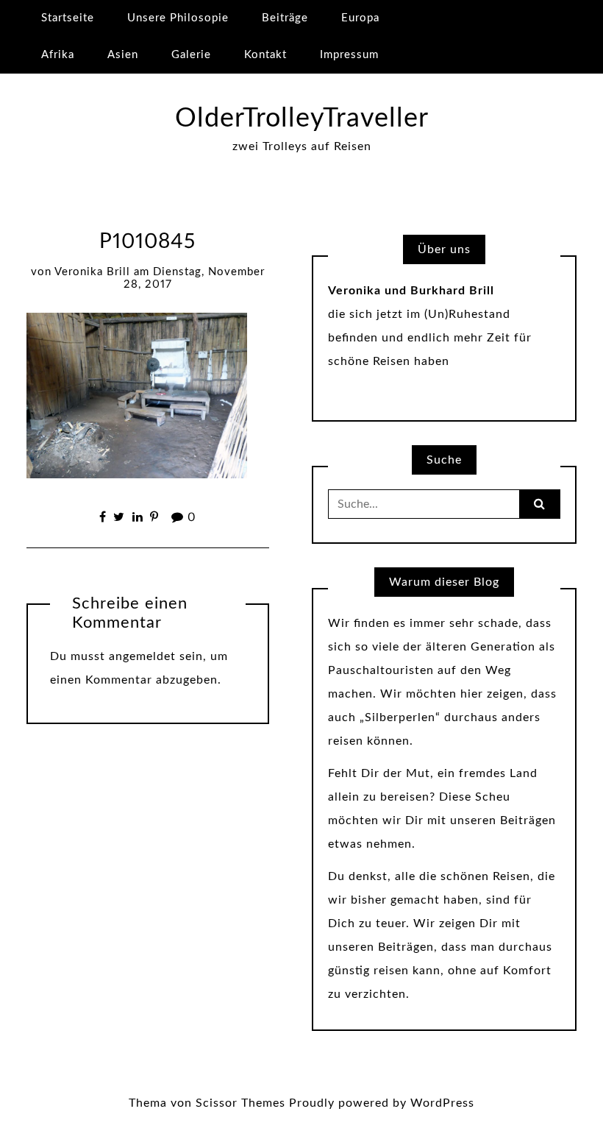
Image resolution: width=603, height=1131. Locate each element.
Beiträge (285, 18)
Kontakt (265, 54)
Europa (360, 18)
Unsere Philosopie (178, 18)
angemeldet (142, 656)
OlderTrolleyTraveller (302, 118)
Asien (122, 54)
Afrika (57, 54)
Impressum (349, 54)
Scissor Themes (240, 1103)
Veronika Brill (92, 271)
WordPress (442, 1103)
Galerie (191, 54)
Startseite (67, 18)
